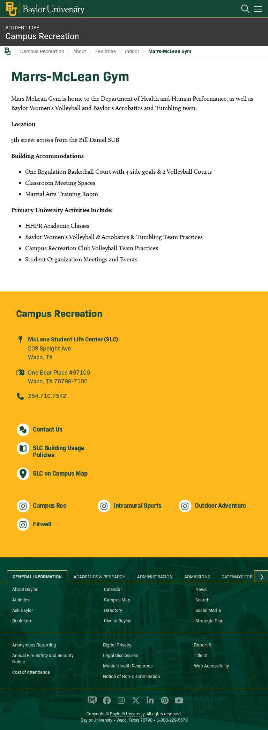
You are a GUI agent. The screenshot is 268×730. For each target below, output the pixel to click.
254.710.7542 (47, 395)
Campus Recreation (42, 35)
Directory (113, 610)
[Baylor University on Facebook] (105, 703)
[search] (242, 9)
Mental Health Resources (127, 665)
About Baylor (25, 589)
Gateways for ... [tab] (240, 576)
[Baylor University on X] (134, 703)
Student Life (22, 27)
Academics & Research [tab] (100, 576)
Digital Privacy (117, 644)
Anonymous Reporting (34, 644)
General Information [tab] (37, 576)
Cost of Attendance (31, 671)
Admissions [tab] (197, 576)
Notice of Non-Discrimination (131, 676)
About (79, 51)
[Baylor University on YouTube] (177, 703)
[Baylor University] (44, 8)
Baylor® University (127, 713)
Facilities (105, 51)
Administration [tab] (155, 576)
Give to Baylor (117, 620)
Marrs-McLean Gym (169, 51)
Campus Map (117, 599)
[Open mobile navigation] (259, 10)
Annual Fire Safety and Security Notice (43, 658)
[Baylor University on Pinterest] (163, 703)
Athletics (20, 599)
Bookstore (22, 620)
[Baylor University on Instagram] (120, 703)
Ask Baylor (22, 610)
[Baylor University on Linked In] (149, 703)
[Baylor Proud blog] (91, 703)
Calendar (113, 589)
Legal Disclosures (120, 655)
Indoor (132, 51)
